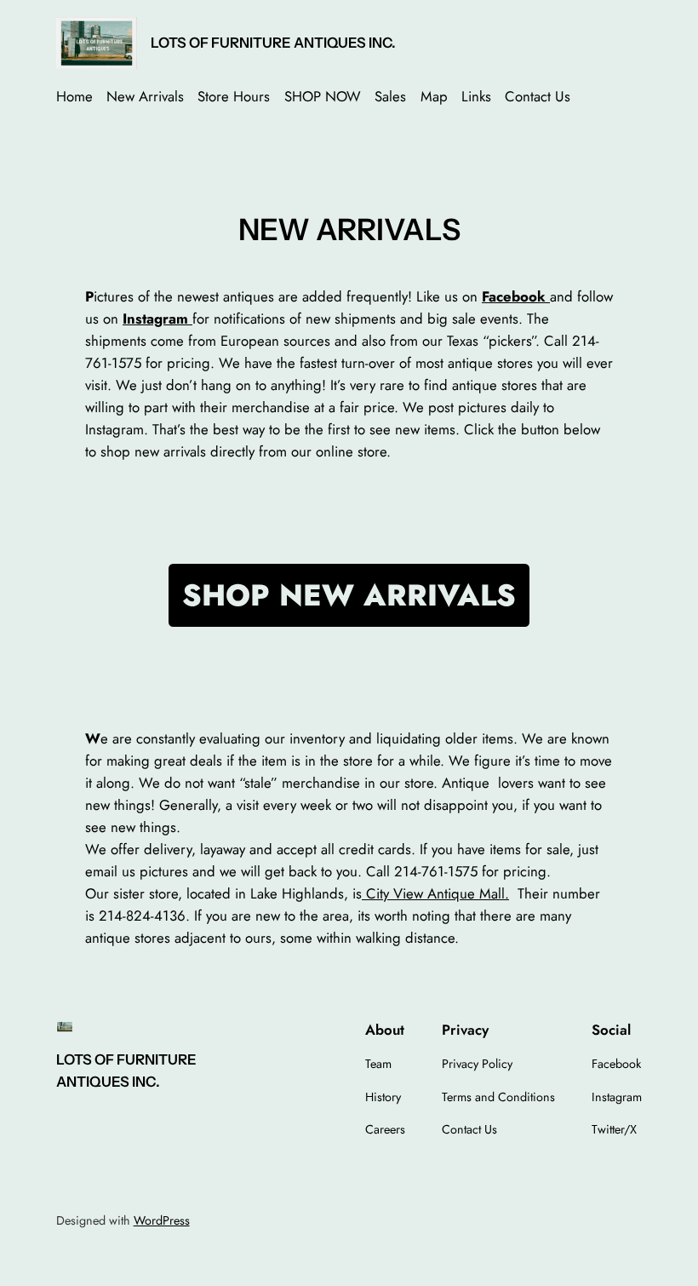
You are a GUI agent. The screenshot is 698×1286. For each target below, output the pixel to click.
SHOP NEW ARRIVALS (349, 595)
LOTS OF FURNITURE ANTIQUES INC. (273, 42)
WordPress (162, 1220)
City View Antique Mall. (435, 893)
